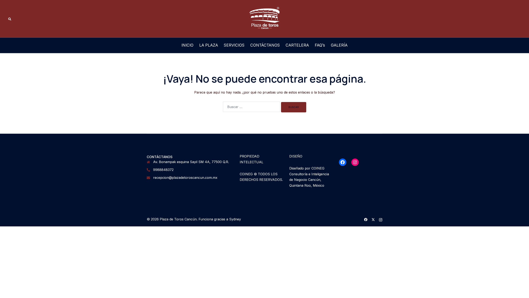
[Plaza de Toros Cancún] (264, 18)
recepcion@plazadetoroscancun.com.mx (185, 177)
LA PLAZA (208, 45)
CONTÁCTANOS (265, 45)
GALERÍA (339, 45)
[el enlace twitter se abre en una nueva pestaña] (373, 219)
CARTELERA (297, 45)
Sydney (235, 219)
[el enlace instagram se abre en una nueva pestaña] (380, 219)
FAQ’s (320, 45)
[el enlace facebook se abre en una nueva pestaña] (365, 219)
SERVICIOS (234, 45)
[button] (10, 19)
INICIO (187, 45)
